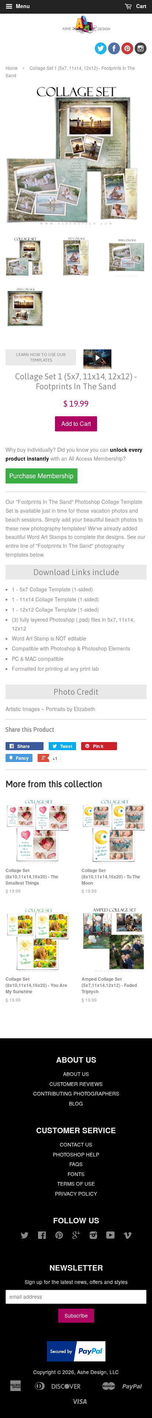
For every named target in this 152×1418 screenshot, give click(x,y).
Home (12, 68)
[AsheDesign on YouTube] (110, 1236)
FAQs (76, 1164)
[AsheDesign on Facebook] (114, 52)
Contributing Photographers (76, 1093)
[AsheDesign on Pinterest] (127, 52)
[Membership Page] (41, 481)
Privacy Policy (76, 1193)
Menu (22, 6)
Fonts (76, 1174)
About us (76, 1073)
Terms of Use (76, 1183)
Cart (140, 6)
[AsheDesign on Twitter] (101, 52)
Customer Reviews (76, 1083)
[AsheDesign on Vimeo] (128, 1236)
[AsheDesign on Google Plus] (76, 1236)
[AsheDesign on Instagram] (140, 52)
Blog (76, 1103)
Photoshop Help (76, 1154)
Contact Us (76, 1144)
